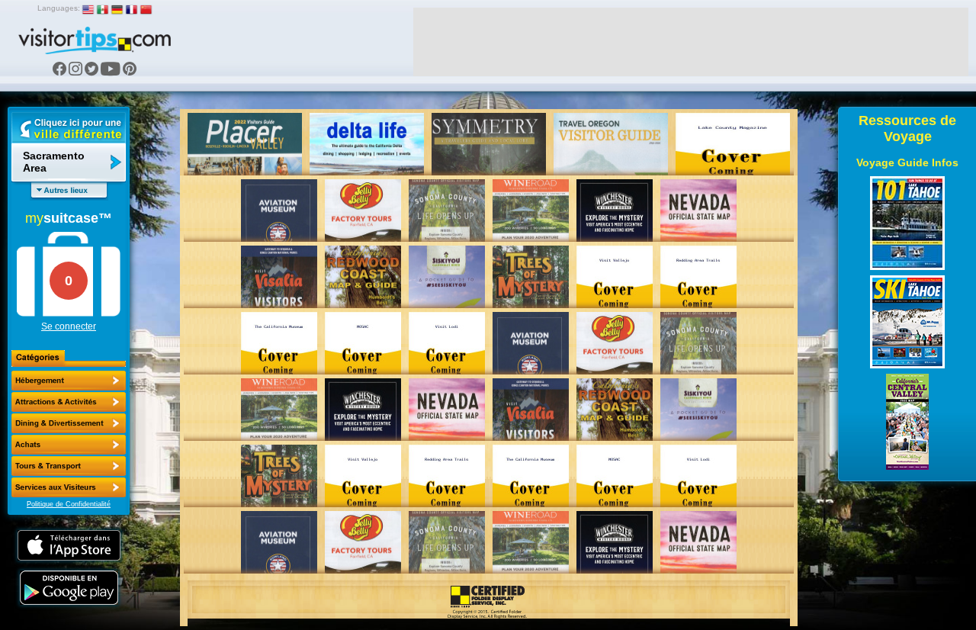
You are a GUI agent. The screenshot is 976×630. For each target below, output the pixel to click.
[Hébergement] (68, 381)
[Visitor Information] (68, 487)
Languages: (58, 8)
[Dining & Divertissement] (68, 423)
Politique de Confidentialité (69, 504)
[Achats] (68, 445)
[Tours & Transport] (68, 466)
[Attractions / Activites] (68, 402)
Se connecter (68, 326)
